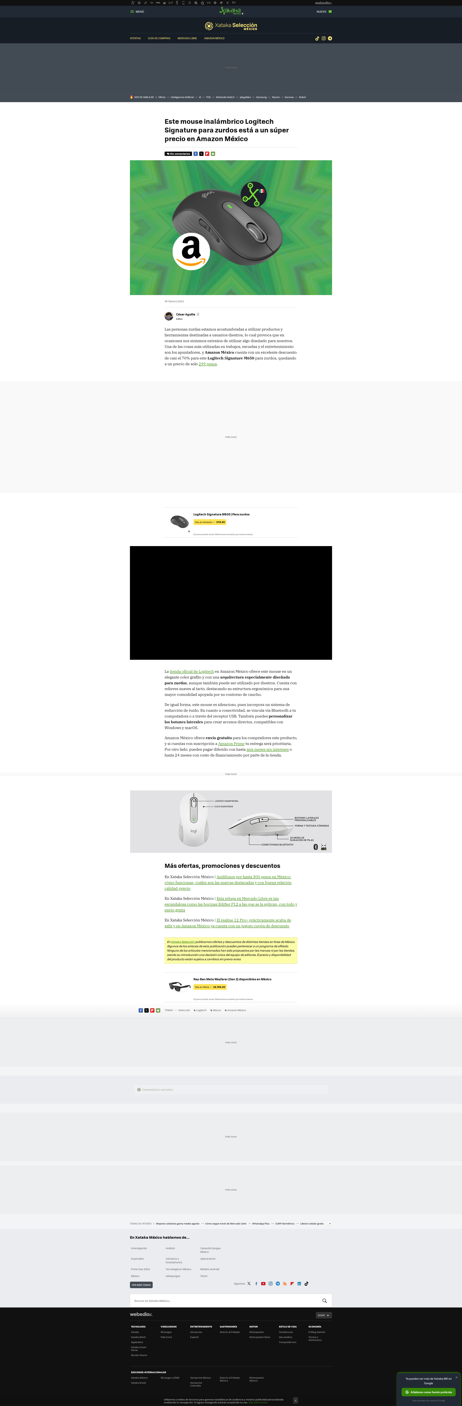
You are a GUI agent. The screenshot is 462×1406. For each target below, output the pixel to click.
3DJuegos (166, 1332)
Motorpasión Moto (259, 1337)
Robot (302, 97)
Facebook (195, 154)
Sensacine (196, 1332)
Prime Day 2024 (140, 1269)
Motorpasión (256, 1332)
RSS (285, 1283)
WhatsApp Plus (261, 1223)
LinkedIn (299, 1283)
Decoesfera (285, 1337)
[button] (187, 314)
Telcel (203, 1276)
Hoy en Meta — (210, 987)
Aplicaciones (208, 1258)
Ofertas (135, 38)
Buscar (324, 1300)
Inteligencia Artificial (182, 97)
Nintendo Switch (225, 97)
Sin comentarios (180, 153)
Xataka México (231, 11)
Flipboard (207, 154)
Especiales (137, 1258)
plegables (245, 97)
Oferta (161, 97)
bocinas (289, 97)
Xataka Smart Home (138, 1348)
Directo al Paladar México (230, 1379)
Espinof (194, 1337)
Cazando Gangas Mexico (210, 1250)
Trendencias (286, 1332)
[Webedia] (141, 1314)
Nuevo (321, 11)
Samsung (261, 97)
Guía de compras (159, 38)
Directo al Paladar (230, 1332)
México (135, 1276)
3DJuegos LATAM (170, 1377)
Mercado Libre (187, 38)
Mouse (217, 1010)
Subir (321, 1315)
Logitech (201, 1010)
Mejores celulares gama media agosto (178, 1223)
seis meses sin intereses (268, 749)
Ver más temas (141, 1285)
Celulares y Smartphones (174, 1260)
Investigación (139, 1248)
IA (200, 97)
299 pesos (208, 363)
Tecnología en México (178, 1269)
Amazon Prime (231, 743)
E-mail (213, 154)
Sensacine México (200, 1377)
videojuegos (173, 1276)
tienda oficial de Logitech (192, 671)
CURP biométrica (285, 1223)
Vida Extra (166, 1337)
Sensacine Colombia (196, 1384)
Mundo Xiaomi (139, 1355)
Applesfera (137, 1342)
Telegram (330, 38)
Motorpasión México (256, 1379)
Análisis (170, 1248)
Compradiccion (287, 1342)
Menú (140, 11)
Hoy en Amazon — (210, 522)
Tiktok (317, 38)
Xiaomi (276, 97)
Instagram (323, 38)
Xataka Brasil (138, 1382)
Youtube (263, 1283)
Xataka (135, 1332)
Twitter (201, 154)
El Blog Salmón (317, 1332)
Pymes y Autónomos (315, 1338)
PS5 (208, 97)
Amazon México (214, 38)
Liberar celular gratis (312, 1223)
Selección (231, 26)
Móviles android (209, 1269)
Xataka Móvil (138, 1337)
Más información (258, 1402)
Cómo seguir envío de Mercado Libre (226, 1223)
